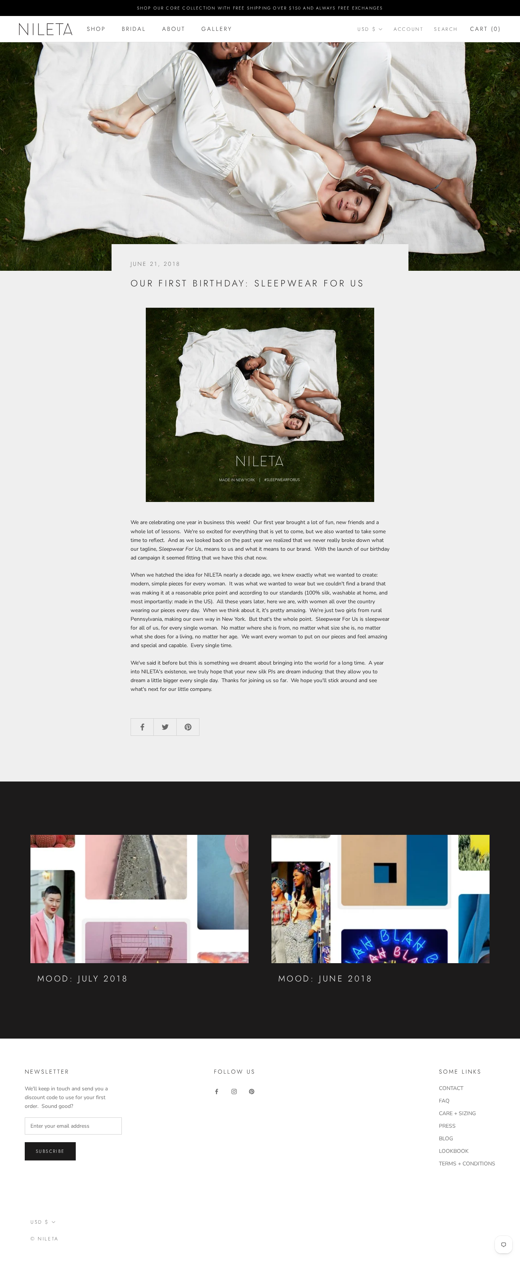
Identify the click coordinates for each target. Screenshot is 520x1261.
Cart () (485, 29)
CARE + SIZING (457, 1113)
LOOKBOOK (454, 1151)
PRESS (447, 1126)
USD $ (366, 29)
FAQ (444, 1100)
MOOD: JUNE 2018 (325, 978)
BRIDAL (134, 29)
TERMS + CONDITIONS (467, 1163)
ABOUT (173, 29)
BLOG (446, 1138)
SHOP (96, 29)
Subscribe (50, 1151)
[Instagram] (234, 1091)
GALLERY (216, 29)
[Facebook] (216, 1091)
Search (446, 29)
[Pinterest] (251, 1091)
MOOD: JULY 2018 (82, 978)
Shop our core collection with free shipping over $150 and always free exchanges (260, 8)
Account (408, 29)
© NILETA (44, 1238)
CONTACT (451, 1088)
